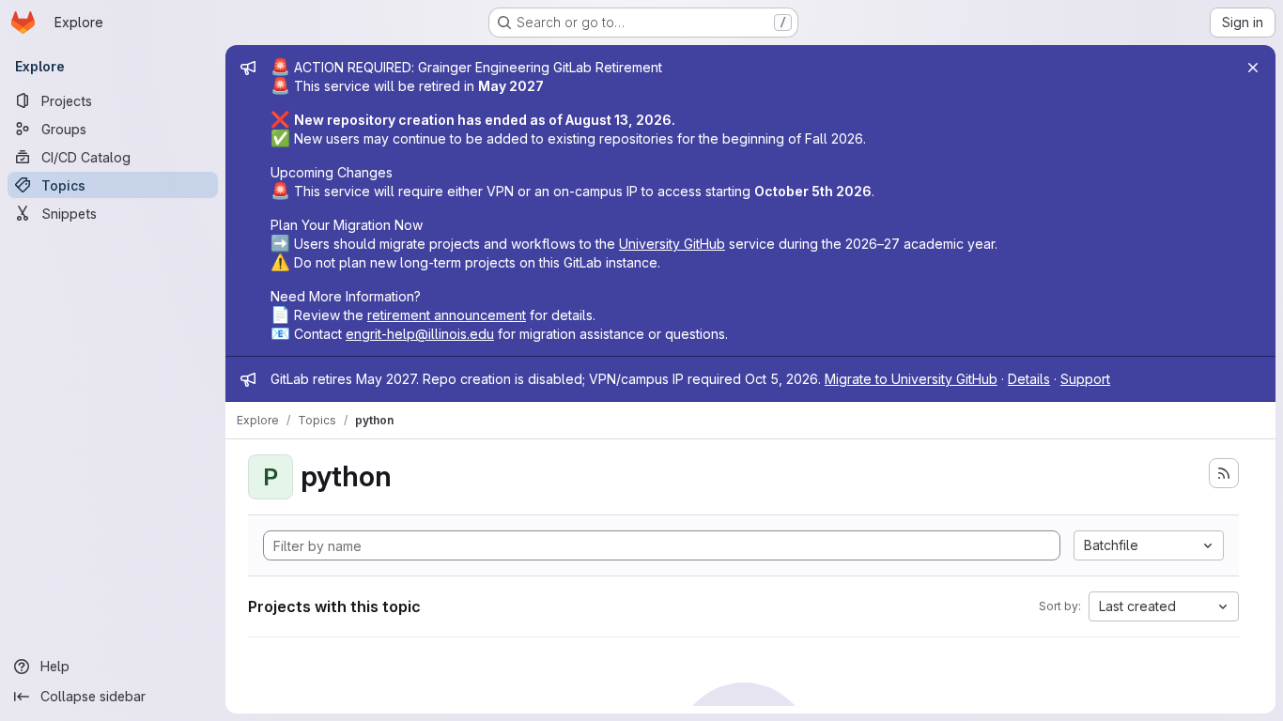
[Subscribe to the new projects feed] (1224, 473)
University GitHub (672, 244)
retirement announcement (446, 315)
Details (1029, 379)
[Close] (1253, 67)
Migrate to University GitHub (911, 379)
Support (1085, 379)
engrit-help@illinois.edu (420, 334)
